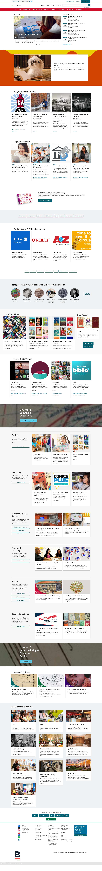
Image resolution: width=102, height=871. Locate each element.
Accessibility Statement (72, 852)
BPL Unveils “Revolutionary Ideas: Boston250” (20, 115)
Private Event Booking (52, 843)
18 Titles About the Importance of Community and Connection (38, 342)
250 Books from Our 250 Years (13, 341)
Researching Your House (19, 689)
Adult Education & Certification (54, 828)
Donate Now (79, 9)
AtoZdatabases (57, 252)
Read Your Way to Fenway (66, 840)
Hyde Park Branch (56, 121)
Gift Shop (37, 831)
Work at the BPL (71, 9)
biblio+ (75, 382)
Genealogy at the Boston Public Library (76, 596)
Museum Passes (51, 841)
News (36, 833)
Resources (86, 177)
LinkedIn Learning (17, 252)
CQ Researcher (77, 252)
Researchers (65, 177)
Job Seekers (63, 832)
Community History (18, 749)
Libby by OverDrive (37, 382)
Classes (49, 829)
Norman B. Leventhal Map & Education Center (48, 775)
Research (21, 672)
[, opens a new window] (17, 860)
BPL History (37, 829)
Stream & (22, 359)
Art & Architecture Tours (27, 831)
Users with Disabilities (65, 838)
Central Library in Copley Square (20, 37)
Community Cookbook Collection (74, 628)
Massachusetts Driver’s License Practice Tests (80, 493)
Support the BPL (38, 836)
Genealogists (64, 831)
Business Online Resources (72, 528)
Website (13, 164)
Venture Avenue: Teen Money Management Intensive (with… (75, 17)
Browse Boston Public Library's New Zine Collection (39, 494)
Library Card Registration (53, 836)
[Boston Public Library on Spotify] (19, 837)
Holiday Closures (25, 829)
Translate (30, 1)
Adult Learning (35, 178)
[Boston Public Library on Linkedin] (19, 835)
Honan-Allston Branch (77, 119)
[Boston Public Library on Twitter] (19, 828)
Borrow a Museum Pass (59, 166)
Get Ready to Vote (70, 563)
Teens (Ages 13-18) (44, 177)
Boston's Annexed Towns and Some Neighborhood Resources (49, 690)
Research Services (45, 749)
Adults (34, 177)
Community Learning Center (76, 724)
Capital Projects (25, 832)
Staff (12, 314)
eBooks (38, 393)
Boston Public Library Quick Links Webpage (41, 166)
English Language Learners (66, 828)
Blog (82, 315)
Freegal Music (15, 382)
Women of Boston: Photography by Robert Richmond (60, 116)
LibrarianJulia (75, 459)
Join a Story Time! (38, 454)
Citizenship (63, 826)
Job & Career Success (79, 177)
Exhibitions (34, 131)
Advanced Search (87, 7)
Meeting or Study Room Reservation (53, 840)
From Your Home (76, 178)
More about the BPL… (39, 839)
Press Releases (22, 129)
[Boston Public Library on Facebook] (19, 826)
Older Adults (38, 177)
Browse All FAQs (51, 826)
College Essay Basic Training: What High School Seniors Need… (77, 31)
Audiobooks (34, 393)
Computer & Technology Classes (53, 831)
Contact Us (37, 838)
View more (67, 44)
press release (14, 131)
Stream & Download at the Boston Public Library (20, 166)
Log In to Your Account (52, 837)
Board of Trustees (38, 828)
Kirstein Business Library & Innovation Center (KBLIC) (20, 798)
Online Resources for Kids (60, 454)
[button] (70, 1)
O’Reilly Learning (37, 252)
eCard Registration (52, 835)
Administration (38, 826)
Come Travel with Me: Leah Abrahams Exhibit (40, 115)
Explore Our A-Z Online (29, 229)
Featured (68, 14)
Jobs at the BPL (38, 832)
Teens (42, 724)
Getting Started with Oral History (76, 689)
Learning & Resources (42, 178)
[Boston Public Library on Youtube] (19, 833)
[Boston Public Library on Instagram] (19, 830)
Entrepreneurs (64, 829)
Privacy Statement (63, 852)
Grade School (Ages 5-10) (80, 393)
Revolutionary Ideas (15, 129)
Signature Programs (52, 844)
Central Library (25, 828)
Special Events (72, 773)
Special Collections (73, 749)
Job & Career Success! (79, 166)
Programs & (24, 91)
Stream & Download (43, 393)
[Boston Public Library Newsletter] (19, 840)
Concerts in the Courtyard (53, 833)
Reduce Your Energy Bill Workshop (27, 34)
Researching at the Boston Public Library (48, 596)
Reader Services (17, 773)
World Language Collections (66, 839)
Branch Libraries (25, 826)
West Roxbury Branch (36, 119)
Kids (56, 177)
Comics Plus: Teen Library (60, 492)
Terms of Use (56, 852)
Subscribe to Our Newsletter (41, 835)
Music (12, 394)
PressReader (56, 382)
